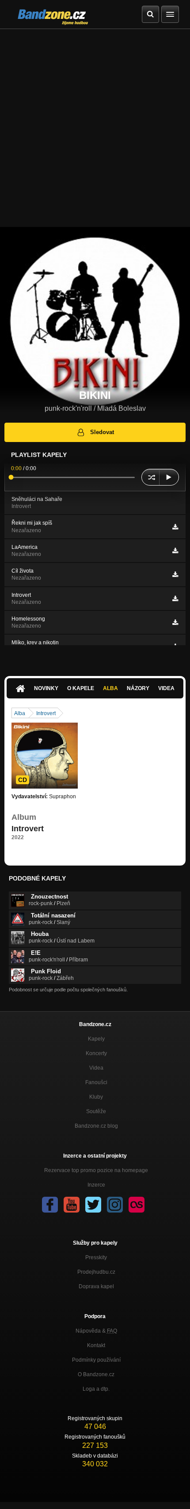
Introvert (46, 713)
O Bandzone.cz (96, 1374)
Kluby (96, 1097)
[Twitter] (93, 1205)
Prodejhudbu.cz (96, 1272)
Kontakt (96, 1345)
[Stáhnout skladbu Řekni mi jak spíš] (175, 527)
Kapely (96, 1039)
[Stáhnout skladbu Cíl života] (175, 574)
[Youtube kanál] (72, 1205)
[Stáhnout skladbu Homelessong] (175, 622)
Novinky (46, 688)
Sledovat (102, 432)
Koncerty (96, 1053)
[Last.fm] (136, 1205)
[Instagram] (115, 1205)
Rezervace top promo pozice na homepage (96, 1170)
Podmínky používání (96, 1360)
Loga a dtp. (96, 1389)
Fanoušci (96, 1082)
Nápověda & (96, 1331)
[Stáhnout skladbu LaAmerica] (175, 551)
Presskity (96, 1257)
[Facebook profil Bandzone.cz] (50, 1205)
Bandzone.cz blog (96, 1126)
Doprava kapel (96, 1286)
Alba (110, 688)
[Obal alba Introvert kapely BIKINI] (44, 756)
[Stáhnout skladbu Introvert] (175, 599)
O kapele (80, 688)
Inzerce (96, 1185)
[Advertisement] (95, 128)
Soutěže (96, 1111)
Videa (166, 688)
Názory (138, 688)
